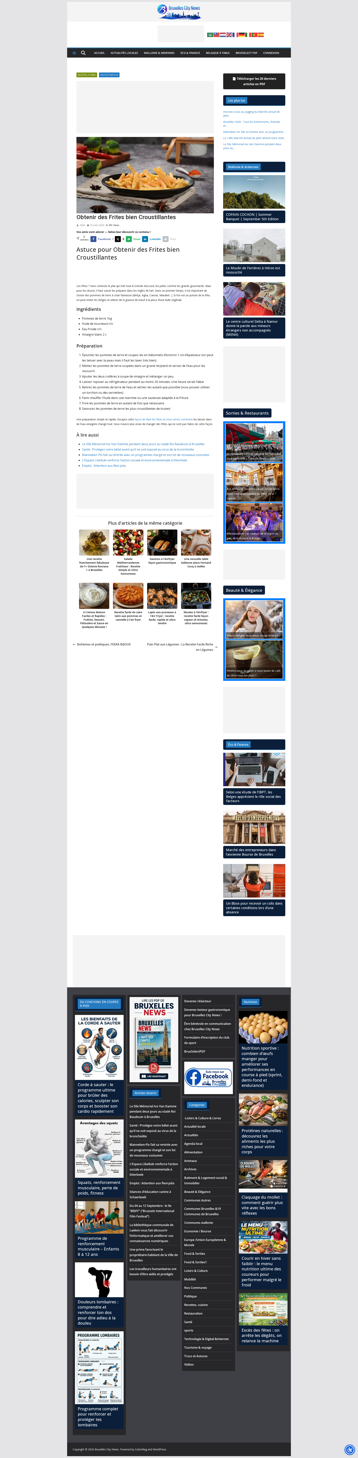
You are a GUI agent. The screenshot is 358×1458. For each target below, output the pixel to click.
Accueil (99, 53)
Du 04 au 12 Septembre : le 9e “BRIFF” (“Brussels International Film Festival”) (152, 1211)
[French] (236, 34)
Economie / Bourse (197, 1231)
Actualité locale (195, 1126)
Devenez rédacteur (197, 1001)
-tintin (82, 225)
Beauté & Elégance (197, 1192)
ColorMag (141, 1449)
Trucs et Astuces (109, 75)
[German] (242, 34)
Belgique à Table (218, 53)
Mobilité (190, 1279)
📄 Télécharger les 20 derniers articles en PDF (254, 81)
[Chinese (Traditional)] (216, 34)
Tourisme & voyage (198, 1347)
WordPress (159, 1449)
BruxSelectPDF (194, 1051)
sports (188, 1330)
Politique (190, 1296)
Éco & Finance (190, 53)
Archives (190, 1169)
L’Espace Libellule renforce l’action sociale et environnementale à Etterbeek (134, 460)
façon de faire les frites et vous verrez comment (164, 419)
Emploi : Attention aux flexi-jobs (104, 466)
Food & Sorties (194, 1254)
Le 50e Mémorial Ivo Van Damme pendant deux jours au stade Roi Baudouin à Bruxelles (143, 444)
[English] (229, 34)
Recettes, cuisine (87, 75)
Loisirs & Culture (196, 1271)
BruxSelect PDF (246, 53)
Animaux (190, 1161)
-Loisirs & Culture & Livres (202, 1118)
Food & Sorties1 (195, 1262)
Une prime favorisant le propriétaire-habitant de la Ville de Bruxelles (154, 1254)
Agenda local (193, 1144)
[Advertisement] (181, 33)
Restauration (193, 1313)
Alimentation (193, 1152)
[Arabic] (210, 34)
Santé (188, 1322)
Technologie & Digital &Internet (206, 1339)
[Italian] (248, 34)
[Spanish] (261, 34)
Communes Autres (197, 1200)
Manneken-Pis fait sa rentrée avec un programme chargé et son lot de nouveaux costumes (145, 455)
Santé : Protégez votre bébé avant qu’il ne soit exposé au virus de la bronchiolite (138, 449)
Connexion (271, 53)
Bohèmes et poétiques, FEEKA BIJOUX (104, 644)
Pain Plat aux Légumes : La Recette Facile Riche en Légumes (180, 647)
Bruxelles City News (107, 1449)
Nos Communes (195, 1288)
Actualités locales (124, 53)
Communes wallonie (198, 1223)
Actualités (191, 1135)
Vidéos (189, 1364)
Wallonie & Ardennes (159, 53)
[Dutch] (223, 34)
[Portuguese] (255, 34)
